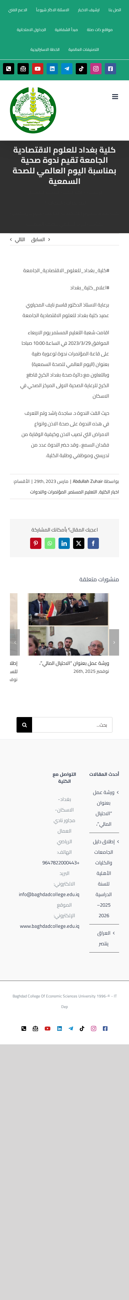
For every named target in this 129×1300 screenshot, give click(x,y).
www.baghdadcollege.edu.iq (49, 926)
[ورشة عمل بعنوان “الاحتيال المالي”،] (68, 624)
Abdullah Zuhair (88, 481)
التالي (20, 239)
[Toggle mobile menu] (115, 96)
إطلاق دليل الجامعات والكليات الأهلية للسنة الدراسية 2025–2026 (104, 878)
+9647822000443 (60, 862)
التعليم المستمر (82, 491)
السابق (38, 239)
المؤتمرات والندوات (48, 491)
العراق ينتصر (103, 938)
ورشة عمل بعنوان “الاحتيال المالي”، (77, 624)
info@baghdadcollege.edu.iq (49, 894)
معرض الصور (59, 624)
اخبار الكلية (109, 491)
